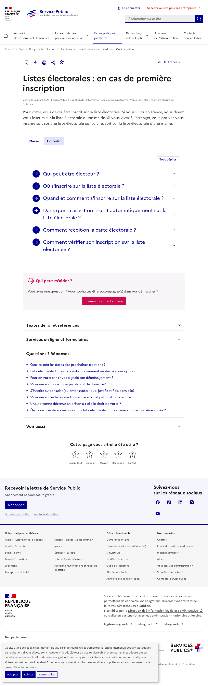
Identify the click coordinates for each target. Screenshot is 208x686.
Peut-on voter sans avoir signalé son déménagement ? (71, 377)
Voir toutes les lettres (46, 514)
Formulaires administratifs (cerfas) (126, 546)
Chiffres (162, 540)
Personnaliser (47, 674)
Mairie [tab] (34, 141)
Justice (58, 546)
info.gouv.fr (146, 624)
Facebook (158, 502)
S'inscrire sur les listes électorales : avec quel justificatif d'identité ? (81, 397)
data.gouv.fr (171, 624)
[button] (62, 62)
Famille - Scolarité (15, 546)
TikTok (169, 502)
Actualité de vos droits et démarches (31, 35)
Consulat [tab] (54, 141)
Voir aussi (35, 426)
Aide (160, 559)
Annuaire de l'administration (123, 579)
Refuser (28, 674)
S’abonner (16, 504)
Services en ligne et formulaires (57, 339)
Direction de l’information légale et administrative (163, 611)
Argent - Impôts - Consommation (73, 540)
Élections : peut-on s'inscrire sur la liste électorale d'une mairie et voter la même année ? (98, 410)
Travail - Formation (16, 559)
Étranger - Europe (64, 553)
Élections (66, 49)
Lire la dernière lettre (17, 514)
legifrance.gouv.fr (116, 624)
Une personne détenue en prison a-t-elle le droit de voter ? (75, 403)
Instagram (192, 502)
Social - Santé (13, 553)
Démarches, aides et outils (135, 35)
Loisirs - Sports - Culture (68, 559)
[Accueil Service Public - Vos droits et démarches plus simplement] (53, 17)
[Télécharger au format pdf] (35, 62)
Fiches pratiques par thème (104, 35)
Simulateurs (113, 553)
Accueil (9, 49)
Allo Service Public (117, 572)
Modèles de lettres (117, 559)
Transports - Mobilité (17, 572)
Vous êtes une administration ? (175, 566)
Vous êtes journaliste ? (170, 572)
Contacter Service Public (193, 35)
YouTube (158, 514)
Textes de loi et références (52, 325)
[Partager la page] (53, 62)
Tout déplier (167, 159)
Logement (11, 566)
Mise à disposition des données (175, 546)
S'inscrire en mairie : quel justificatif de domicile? (68, 384)
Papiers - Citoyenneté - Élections (37, 49)
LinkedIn (180, 502)
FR (171, 62)
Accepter (12, 674)
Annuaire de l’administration (166, 35)
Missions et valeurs (168, 553)
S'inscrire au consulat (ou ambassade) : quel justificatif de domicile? (82, 390)
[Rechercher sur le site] (199, 19)
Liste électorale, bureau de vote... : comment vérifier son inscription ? (83, 371)
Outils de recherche (117, 566)
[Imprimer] (44, 62)
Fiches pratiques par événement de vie (69, 35)
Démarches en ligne (117, 540)
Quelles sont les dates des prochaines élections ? (67, 364)
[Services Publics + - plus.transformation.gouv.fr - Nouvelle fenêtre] (187, 648)
